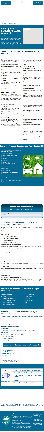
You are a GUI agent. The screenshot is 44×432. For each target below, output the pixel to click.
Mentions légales (38, 427)
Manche (5, 23)
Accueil (2, 23)
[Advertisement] (22, 14)
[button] (22, 2)
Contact (36, 429)
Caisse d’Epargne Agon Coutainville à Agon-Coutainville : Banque (8, 352)
